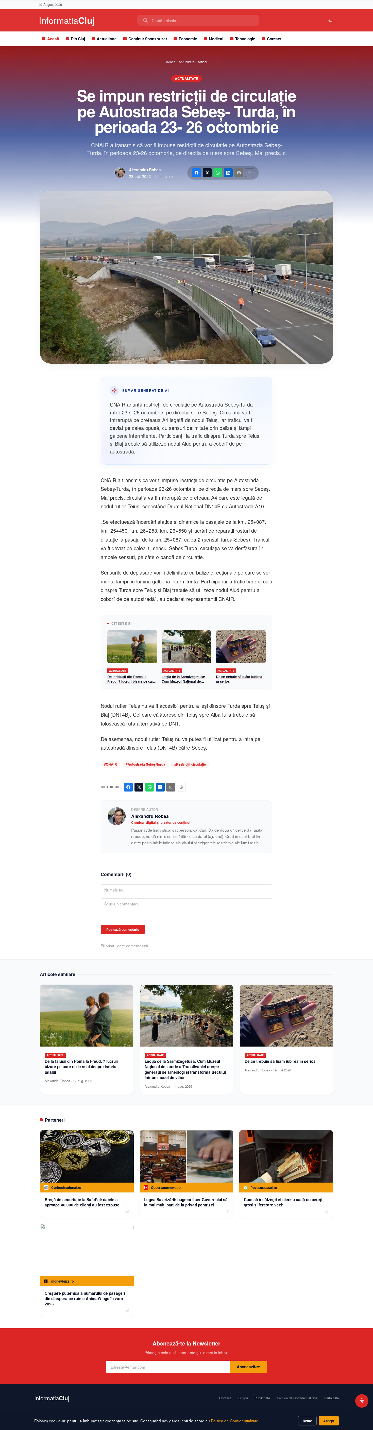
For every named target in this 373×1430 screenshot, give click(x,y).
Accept (328, 1420)
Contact (274, 39)
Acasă (53, 39)
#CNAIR (110, 764)
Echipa (243, 1398)
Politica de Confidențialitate (234, 1420)
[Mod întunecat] (330, 20)
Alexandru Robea (145, 170)
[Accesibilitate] (362, 1401)
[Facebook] (196, 172)
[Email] (238, 172)
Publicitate (262, 1398)
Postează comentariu (122, 929)
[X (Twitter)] (207, 172)
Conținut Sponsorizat (147, 39)
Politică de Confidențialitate (297, 1398)
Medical (216, 39)
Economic (188, 39)
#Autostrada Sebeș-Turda (145, 764)
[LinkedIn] (228, 172)
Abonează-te (248, 1367)
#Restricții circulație (190, 764)
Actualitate (107, 39)
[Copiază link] (249, 172)
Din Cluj (78, 39)
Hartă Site (331, 1398)
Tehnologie (245, 39)
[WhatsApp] (217, 172)
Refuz (307, 1420)
